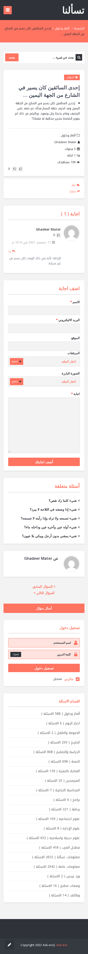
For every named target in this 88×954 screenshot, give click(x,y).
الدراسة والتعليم (57, 752)
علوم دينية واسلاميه (53, 838)
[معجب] (20, 169)
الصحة (64, 761)
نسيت (16, 654)
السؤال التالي (44, 593)
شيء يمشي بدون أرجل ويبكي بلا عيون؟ (49, 536)
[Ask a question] (9, 944)
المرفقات (74, 353)
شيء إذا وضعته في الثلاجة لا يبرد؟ (53, 509)
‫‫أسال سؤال (44, 608)
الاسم (75, 302)
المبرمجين (62, 781)
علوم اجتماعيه (58, 819)
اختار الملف (68, 361)
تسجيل (57, 679)
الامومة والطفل (59, 733)
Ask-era (61, 945)
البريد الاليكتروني (68, 320)
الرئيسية (79, 28)
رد (9, 251)
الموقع (75, 338)
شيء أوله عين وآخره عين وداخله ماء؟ (50, 527)
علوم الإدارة (62, 828)
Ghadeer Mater (65, 142)
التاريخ (64, 742)
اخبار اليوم (63, 723)
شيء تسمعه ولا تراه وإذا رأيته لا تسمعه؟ (49, 518)
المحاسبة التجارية (58, 790)
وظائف (64, 895)
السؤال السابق (43, 586)
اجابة (71, 155)
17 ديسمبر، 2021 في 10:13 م (31, 242)
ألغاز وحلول (62, 28)
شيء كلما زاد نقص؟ (63, 500)
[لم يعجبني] (14, 169)
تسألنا (73, 9)
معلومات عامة (57, 867)
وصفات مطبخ (59, 886)
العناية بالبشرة (58, 771)
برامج (67, 800)
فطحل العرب (59, 847)
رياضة (64, 809)
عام (74, 185)
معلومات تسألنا (56, 857)
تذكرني (68, 679)
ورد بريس (63, 876)
